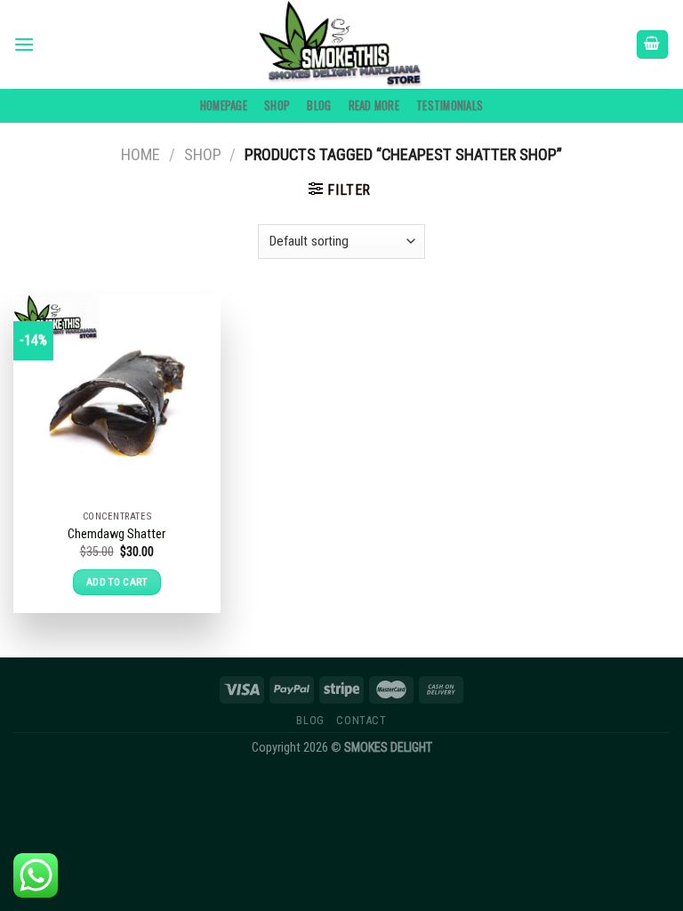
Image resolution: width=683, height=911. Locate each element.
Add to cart (117, 582)
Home (140, 154)
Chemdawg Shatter (116, 534)
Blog (319, 105)
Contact (361, 720)
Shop (277, 105)
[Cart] (653, 45)
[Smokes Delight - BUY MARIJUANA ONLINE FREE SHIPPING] (341, 44)
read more (374, 105)
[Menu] (24, 44)
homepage (223, 105)
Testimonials (449, 105)
